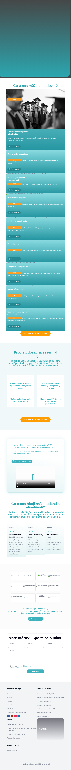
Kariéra (9, 701)
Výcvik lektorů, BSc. (43, 716)
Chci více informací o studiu (35, 333)
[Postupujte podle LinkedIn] (18, 716)
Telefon (49, 643)
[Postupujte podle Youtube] (12, 716)
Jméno (12, 643)
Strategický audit (12, 750)
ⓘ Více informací (14, 146)
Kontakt (9, 705)
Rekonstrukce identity (13, 738)
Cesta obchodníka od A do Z (15, 724)
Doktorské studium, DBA (44, 705)
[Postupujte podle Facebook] (8, 716)
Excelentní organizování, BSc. (46, 712)
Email (30, 643)
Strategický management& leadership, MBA (50, 697)
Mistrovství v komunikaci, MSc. (46, 709)
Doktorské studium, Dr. (44, 701)
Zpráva (12, 650)
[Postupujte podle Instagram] (15, 716)
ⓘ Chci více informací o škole (22, 461)
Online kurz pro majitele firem (16, 734)
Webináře (10, 708)
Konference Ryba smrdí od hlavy (17, 712)
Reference (10, 697)
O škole (9, 694)
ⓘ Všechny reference (35, 619)
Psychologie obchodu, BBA (45, 694)
